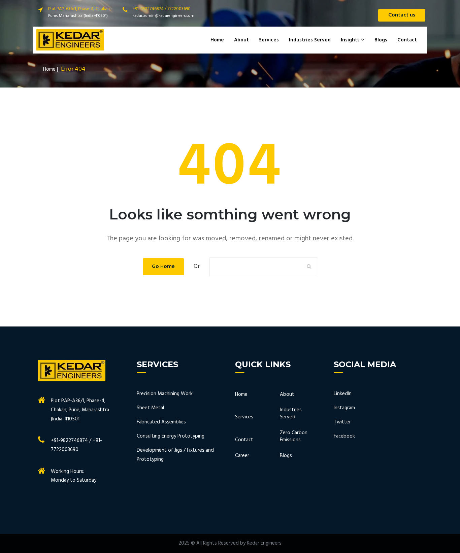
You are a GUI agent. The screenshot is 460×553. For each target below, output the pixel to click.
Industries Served (310, 40)
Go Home (163, 266)
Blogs (380, 40)
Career (242, 455)
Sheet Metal (150, 408)
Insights (351, 40)
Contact (407, 40)
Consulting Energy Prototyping (170, 436)
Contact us (401, 15)
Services (269, 40)
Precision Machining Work (165, 394)
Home (217, 40)
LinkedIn (343, 394)
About (241, 40)
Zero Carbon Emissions (293, 436)
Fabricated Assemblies (161, 422)
